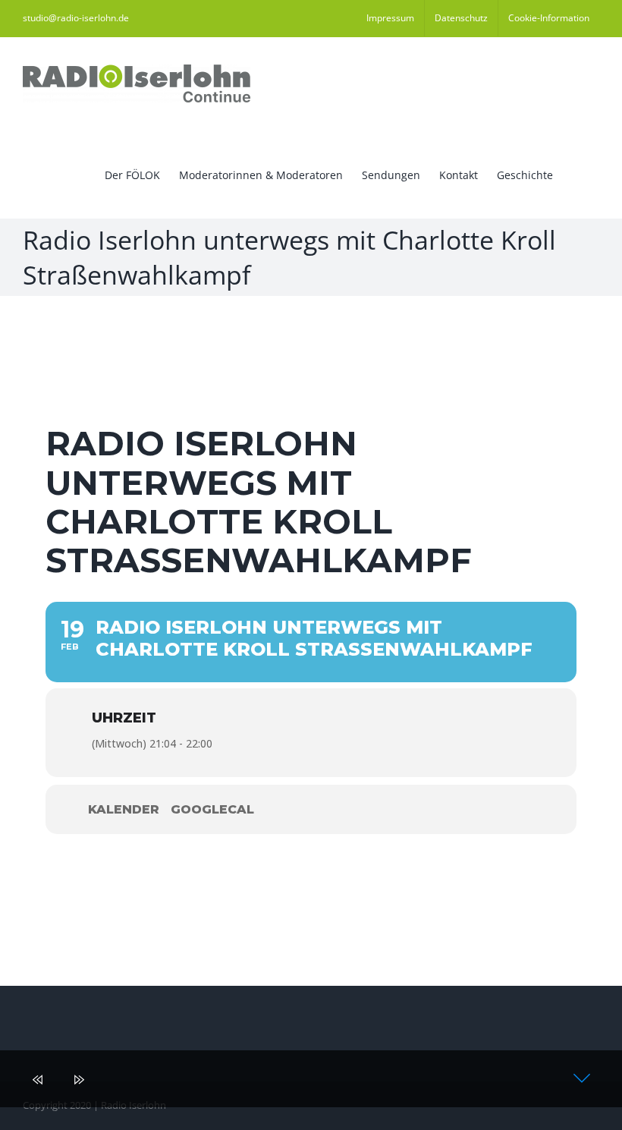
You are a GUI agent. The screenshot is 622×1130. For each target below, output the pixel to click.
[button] (576, 174)
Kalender (123, 809)
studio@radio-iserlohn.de (76, 17)
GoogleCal (212, 809)
